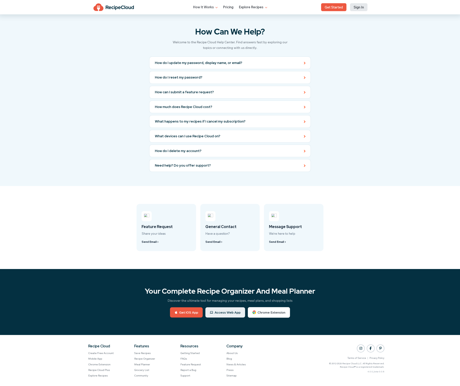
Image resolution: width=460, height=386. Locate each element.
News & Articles (236, 364)
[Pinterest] (380, 348)
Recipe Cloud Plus (99, 370)
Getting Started (190, 353)
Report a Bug (188, 370)
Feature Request (190, 364)
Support (185, 375)
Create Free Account (101, 353)
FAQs (183, 358)
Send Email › (150, 241)
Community (141, 375)
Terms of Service (357, 358)
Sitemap (231, 375)
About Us (232, 353)
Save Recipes (142, 353)
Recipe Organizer (144, 358)
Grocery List (141, 370)
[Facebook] (371, 348)
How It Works (204, 7)
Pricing (228, 7)
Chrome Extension (271, 312)
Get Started (334, 7)
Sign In (359, 7)
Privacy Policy (377, 358)
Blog (229, 358)
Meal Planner (142, 364)
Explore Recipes (251, 7)
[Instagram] (361, 348)
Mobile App (95, 358)
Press (230, 370)
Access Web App (228, 312)
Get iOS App (188, 312)
